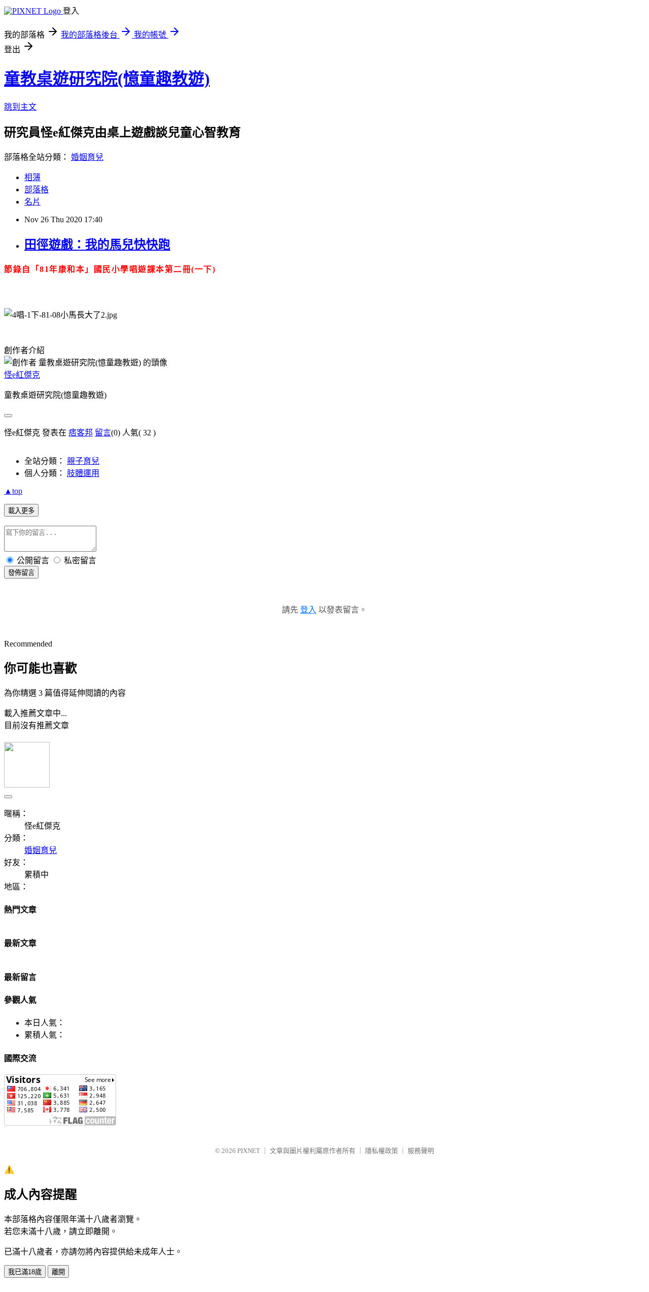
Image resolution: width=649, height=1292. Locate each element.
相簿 (32, 177)
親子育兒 (83, 461)
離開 (58, 1272)
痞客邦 (80, 432)
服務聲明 (421, 1150)
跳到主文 (20, 107)
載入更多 (21, 511)
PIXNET (248, 1150)
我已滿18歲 (25, 1272)
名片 (32, 201)
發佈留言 (21, 572)
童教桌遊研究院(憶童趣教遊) (107, 79)
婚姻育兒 (87, 157)
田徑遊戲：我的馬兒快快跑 (97, 244)
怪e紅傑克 (22, 374)
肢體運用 (83, 473)
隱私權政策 (381, 1150)
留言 (103, 432)
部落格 (36, 189)
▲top (13, 491)
